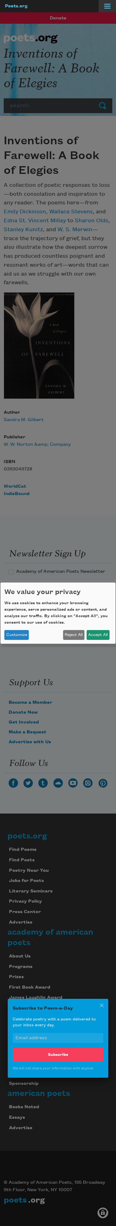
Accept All (98, 635)
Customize (16, 635)
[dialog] (58, 613)
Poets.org (16, 6)
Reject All (74, 635)
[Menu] (107, 6)
